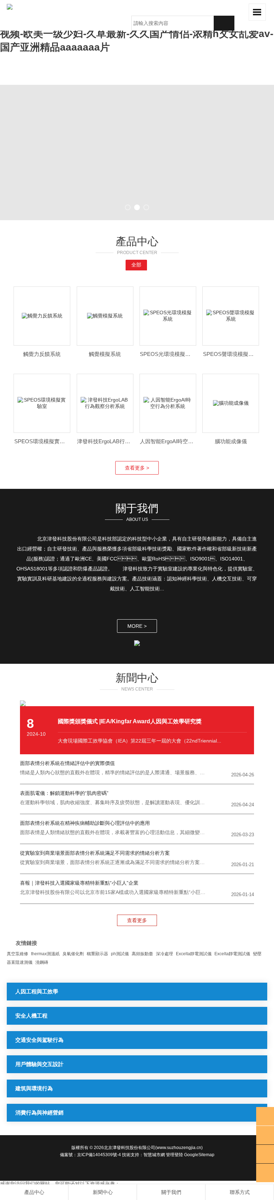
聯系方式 (240, 1192)
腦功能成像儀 (231, 441)
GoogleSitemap (199, 1154)
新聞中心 (103, 1192)
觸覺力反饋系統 (42, 354)
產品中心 (34, 1192)
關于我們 (171, 1192)
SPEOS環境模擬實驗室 (42, 441)
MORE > (137, 626)
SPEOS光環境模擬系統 (168, 354)
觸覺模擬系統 (105, 354)
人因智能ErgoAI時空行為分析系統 (180, 441)
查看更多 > (137, 468)
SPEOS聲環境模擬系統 (231, 354)
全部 (136, 265)
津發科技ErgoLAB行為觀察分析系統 (119, 441)
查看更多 (137, 920)
